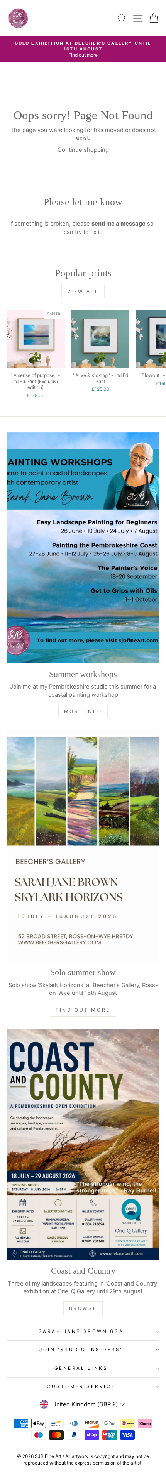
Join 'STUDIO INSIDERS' (81, 1349)
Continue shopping (83, 149)
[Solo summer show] (83, 846)
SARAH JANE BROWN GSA (81, 1331)
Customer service (81, 1386)
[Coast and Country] (83, 1144)
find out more (83, 1010)
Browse (83, 1308)
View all (83, 291)
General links (81, 1368)
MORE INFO (83, 711)
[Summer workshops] (83, 547)
